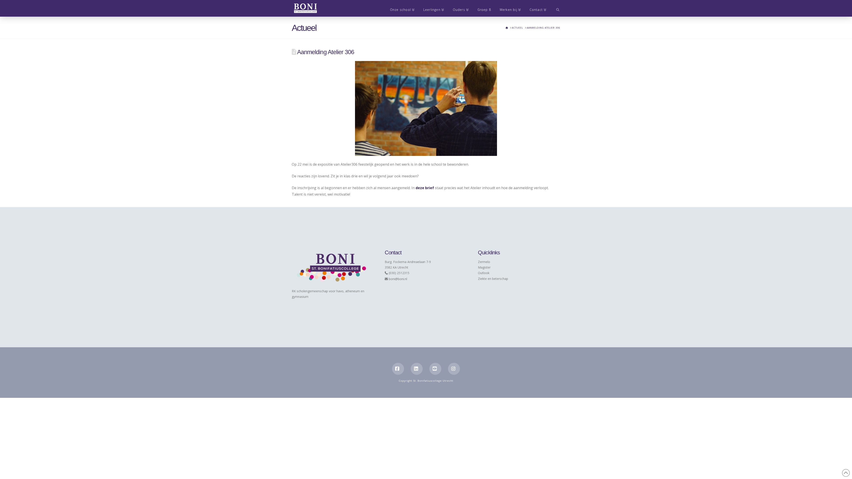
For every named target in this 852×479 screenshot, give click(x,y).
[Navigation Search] (555, 8)
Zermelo (484, 262)
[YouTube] (435, 369)
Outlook (483, 273)
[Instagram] (454, 369)
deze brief (425, 187)
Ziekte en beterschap (493, 279)
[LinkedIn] (417, 369)
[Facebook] (398, 369)
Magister (484, 267)
